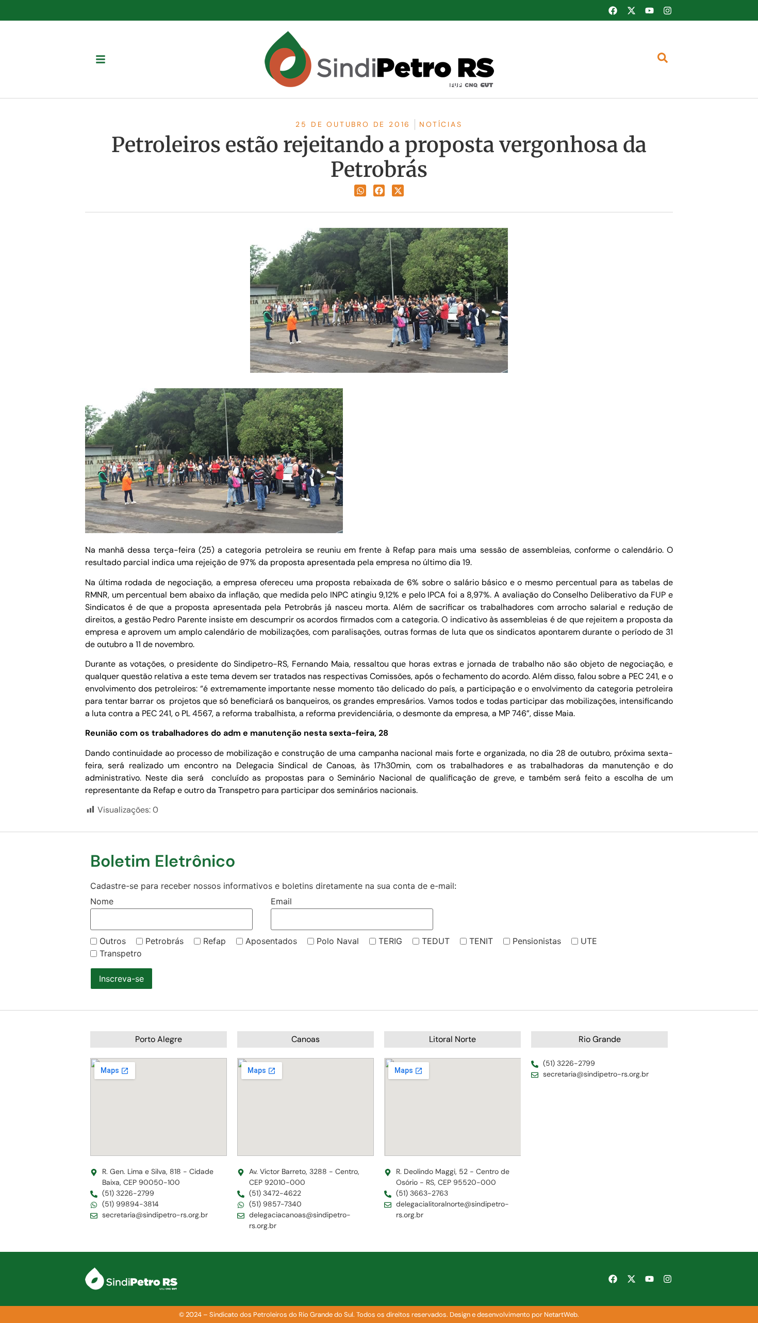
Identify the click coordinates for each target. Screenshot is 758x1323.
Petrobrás (164, 941)
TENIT (481, 941)
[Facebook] (612, 10)
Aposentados (271, 941)
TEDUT (436, 941)
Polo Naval (338, 941)
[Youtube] (649, 10)
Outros (113, 941)
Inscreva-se (121, 978)
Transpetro (121, 953)
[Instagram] (668, 10)
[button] (360, 190)
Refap (214, 941)
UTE (589, 941)
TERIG (390, 941)
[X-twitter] (631, 10)
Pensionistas (537, 941)
